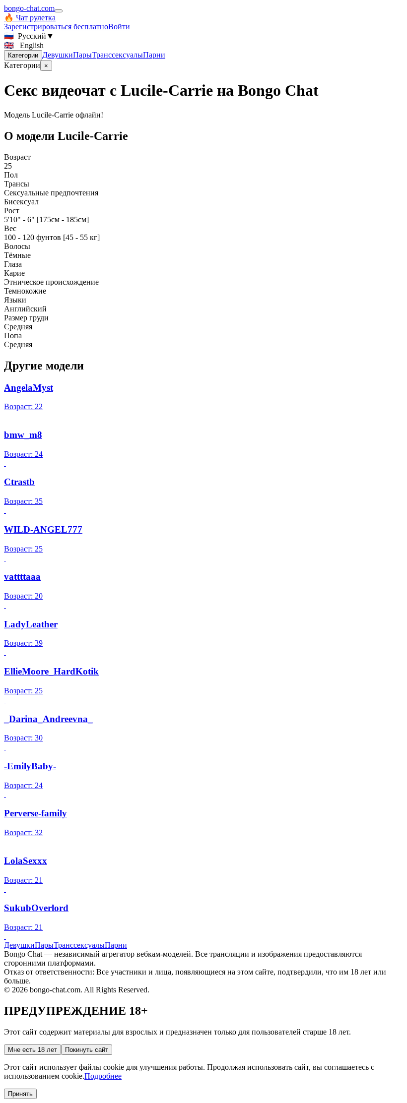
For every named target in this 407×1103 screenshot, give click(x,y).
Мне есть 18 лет (32, 1049)
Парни (154, 55)
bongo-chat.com (29, 8)
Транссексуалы (117, 55)
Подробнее (103, 1076)
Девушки (57, 55)
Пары (82, 55)
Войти (119, 26)
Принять (20, 1094)
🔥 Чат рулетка (30, 17)
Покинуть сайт (86, 1049)
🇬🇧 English (24, 45)
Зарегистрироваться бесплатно (56, 26)
